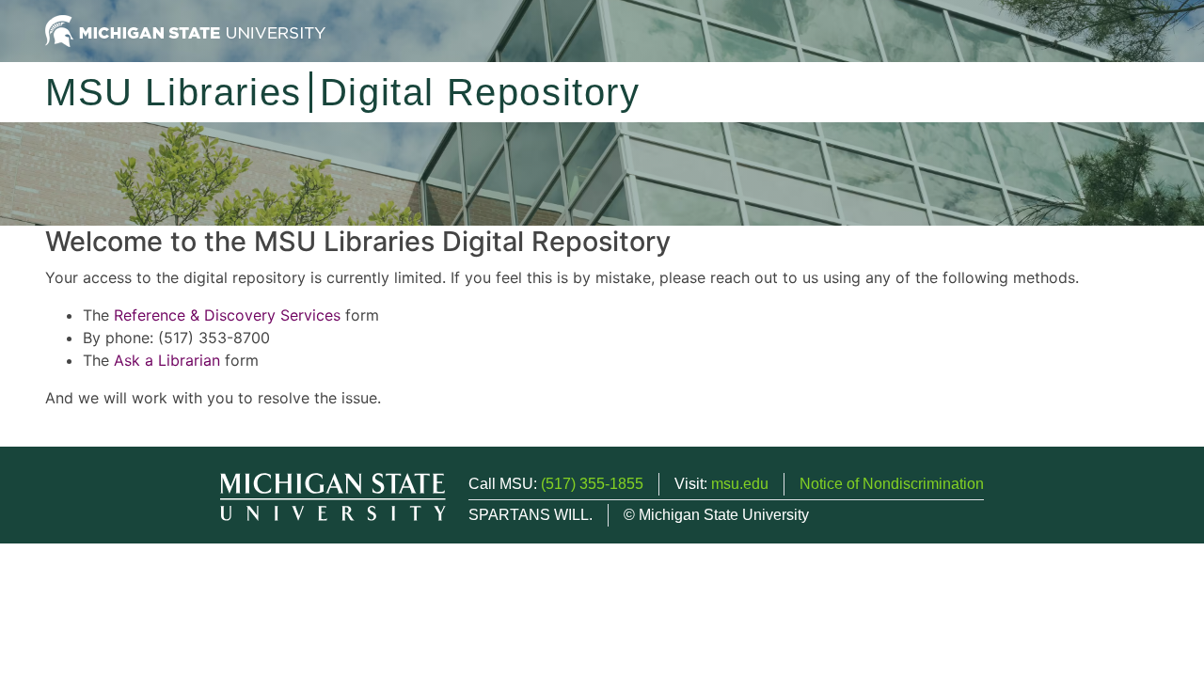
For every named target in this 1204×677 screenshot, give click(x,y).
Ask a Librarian (167, 360)
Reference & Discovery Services (227, 315)
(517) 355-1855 (592, 484)
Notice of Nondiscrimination (892, 484)
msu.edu (739, 484)
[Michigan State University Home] (185, 30)
